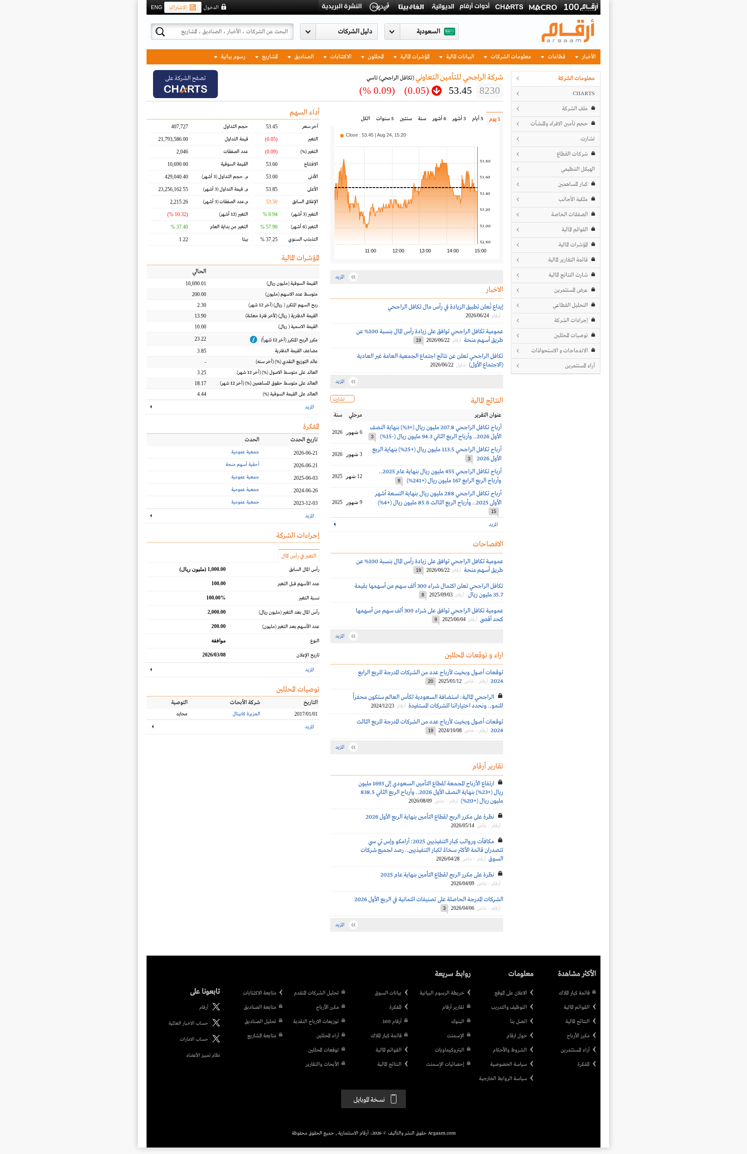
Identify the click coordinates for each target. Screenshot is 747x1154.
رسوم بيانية (233, 57)
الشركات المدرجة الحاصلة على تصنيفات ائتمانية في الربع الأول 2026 (428, 899)
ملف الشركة (575, 108)
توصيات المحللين (571, 335)
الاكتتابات (340, 57)
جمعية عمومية (245, 452)
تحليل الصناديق (260, 1021)
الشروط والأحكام (510, 1050)
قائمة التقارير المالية (568, 260)
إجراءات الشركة (571, 320)
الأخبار (588, 57)
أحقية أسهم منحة (242, 465)
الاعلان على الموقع (511, 993)
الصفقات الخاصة (569, 214)
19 (418, 340)
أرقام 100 (392, 1021)
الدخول (211, 7)
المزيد (493, 525)
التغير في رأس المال (298, 556)
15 (493, 511)
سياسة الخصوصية (508, 1064)
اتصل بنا (518, 1021)
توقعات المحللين (323, 1050)
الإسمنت (455, 1036)
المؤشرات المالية (414, 57)
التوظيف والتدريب (509, 1007)
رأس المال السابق (304, 570)
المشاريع (269, 57)
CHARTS (584, 93)
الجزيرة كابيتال (246, 714)
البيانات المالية (459, 57)
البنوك (457, 1021)
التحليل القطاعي (570, 305)
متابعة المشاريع (261, 1036)
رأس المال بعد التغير (289, 612)
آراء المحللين (327, 1036)
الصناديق (303, 57)
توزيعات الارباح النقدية (316, 1021)
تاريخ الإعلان (308, 655)
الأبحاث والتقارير (322, 1064)
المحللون (375, 57)
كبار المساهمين (573, 184)
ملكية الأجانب (573, 199)
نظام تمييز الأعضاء (203, 1055)
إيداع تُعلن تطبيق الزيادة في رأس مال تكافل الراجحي (445, 307)
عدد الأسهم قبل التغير (298, 584)
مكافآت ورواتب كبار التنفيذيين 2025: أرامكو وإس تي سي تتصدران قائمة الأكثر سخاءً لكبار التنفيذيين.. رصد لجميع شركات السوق (432, 850)
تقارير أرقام (453, 1007)
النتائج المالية (577, 1021)
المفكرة (584, 1064)
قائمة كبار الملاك (574, 993)
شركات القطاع (572, 154)
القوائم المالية (575, 229)
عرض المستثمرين (571, 290)
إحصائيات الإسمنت (445, 1064)
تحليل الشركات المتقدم (316, 993)
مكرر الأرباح (578, 1036)
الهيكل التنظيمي (578, 169)
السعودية (428, 31)
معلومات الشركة (576, 78)
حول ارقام (517, 1036)
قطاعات (555, 57)
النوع (314, 641)
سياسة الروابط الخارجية (503, 1078)
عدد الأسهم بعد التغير (290, 627)
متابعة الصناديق (260, 1007)
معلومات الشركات (510, 57)
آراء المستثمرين (580, 366)
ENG (156, 7)
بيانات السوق (388, 993)
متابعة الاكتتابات (259, 993)
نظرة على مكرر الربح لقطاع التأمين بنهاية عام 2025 (437, 875)
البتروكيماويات (449, 1050)
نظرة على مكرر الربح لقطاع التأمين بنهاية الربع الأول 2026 (430, 817)
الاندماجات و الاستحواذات (559, 350)
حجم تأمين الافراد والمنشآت (559, 124)
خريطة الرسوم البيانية (442, 993)
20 (430, 681)
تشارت (588, 139)
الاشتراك (178, 7)
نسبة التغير (309, 598)
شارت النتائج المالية (568, 275)
